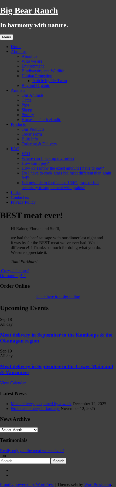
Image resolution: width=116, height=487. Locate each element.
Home (16, 46)
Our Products (33, 129)
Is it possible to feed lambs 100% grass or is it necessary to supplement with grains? (60, 185)
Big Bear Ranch (29, 10)
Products (18, 124)
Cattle (27, 100)
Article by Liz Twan (49, 80)
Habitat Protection (37, 75)
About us (18, 51)
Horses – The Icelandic (41, 119)
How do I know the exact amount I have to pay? (63, 168)
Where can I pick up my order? (48, 158)
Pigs (25, 105)
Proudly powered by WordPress (27, 484)
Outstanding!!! (13, 275)
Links (16, 192)
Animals (18, 90)
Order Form (32, 134)
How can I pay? (35, 163)
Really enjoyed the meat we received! (32, 450)
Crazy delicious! (14, 270)
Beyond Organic (36, 85)
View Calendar (13, 383)
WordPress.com (97, 484)
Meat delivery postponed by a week (41, 403)
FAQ (15, 148)
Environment (33, 66)
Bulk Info (30, 139)
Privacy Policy (23, 202)
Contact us (20, 197)
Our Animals (32, 95)
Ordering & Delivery (39, 144)
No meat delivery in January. (35, 408)
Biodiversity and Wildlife (43, 71)
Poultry (28, 114)
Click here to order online (58, 296)
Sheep (27, 110)
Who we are (32, 61)
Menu (6, 37)
